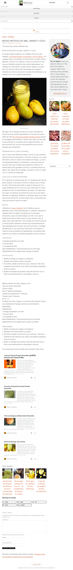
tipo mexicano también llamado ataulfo (26, 137)
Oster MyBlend (17, 208)
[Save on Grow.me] (1, 294)
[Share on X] (1, 283)
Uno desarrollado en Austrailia (20, 56)
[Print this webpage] (1, 290)
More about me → (60, 93)
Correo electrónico (6, 542)
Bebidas (11, 36)
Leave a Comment (18, 42)
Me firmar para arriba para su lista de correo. (13, 534)
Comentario (5, 519)
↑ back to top (36, 564)
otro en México (38, 56)
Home (4, 36)
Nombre (4, 537)
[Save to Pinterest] (1, 286)
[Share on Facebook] (1, 279)
